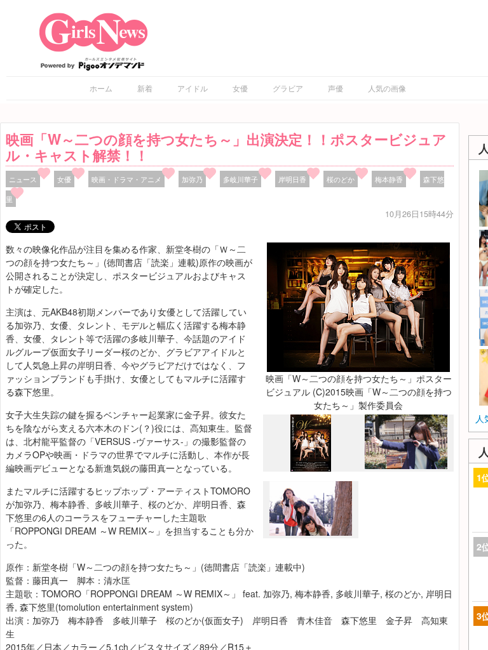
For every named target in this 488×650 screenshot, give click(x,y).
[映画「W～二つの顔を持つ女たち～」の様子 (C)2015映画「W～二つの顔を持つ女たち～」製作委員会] (406, 465)
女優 (240, 88)
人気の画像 (387, 88)
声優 (335, 88)
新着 (144, 88)
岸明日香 (292, 179)
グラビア (288, 88)
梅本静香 (389, 179)
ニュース (23, 179)
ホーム (101, 88)
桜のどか (341, 179)
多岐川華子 (240, 179)
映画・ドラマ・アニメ (126, 179)
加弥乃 (192, 179)
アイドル (192, 88)
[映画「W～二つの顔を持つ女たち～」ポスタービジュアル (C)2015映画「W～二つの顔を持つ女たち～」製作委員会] (358, 305)
